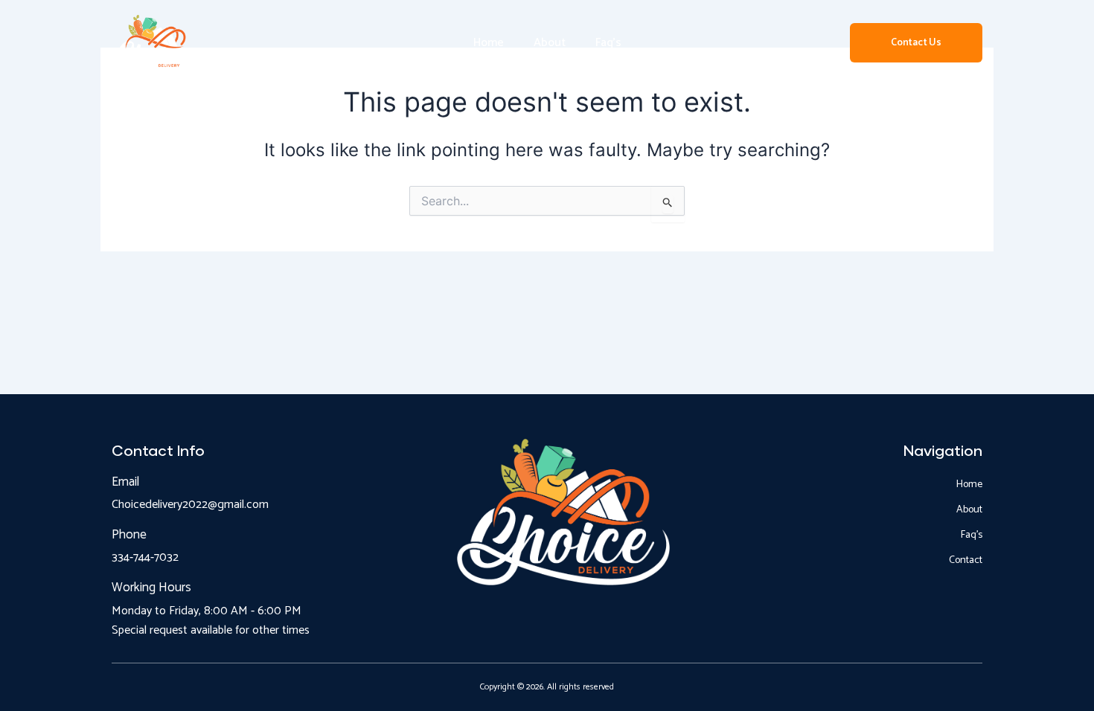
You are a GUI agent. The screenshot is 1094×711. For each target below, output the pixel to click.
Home (488, 43)
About (550, 43)
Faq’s (608, 43)
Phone (129, 534)
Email (125, 482)
